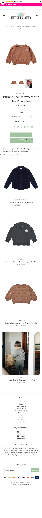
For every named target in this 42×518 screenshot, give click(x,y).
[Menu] (4, 16)
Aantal (17, 121)
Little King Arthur (21, 199)
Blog (21, 415)
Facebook (22, 432)
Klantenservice (21, 406)
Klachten (21, 413)
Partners (21, 419)
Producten (12, 26)
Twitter (21, 434)
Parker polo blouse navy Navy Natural (21, 202)
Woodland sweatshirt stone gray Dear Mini (21, 380)
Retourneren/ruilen (21, 422)
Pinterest (22, 436)
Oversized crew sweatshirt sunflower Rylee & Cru (21, 323)
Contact (21, 417)
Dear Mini (20, 93)
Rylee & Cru (21, 320)
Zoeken (21, 402)
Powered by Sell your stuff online (21, 484)
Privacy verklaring (21, 408)
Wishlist (21, 404)
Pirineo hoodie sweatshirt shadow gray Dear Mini (21, 262)
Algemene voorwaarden (21, 410)
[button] (21, 140)
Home (6, 26)
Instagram (22, 438)
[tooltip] (27, 140)
